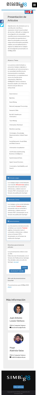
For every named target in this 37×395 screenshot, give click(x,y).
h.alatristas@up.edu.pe (18, 357)
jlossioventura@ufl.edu (18, 327)
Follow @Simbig (18, 387)
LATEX (24, 267)
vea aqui (16, 262)
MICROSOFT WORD (17, 271)
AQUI (9, 287)
